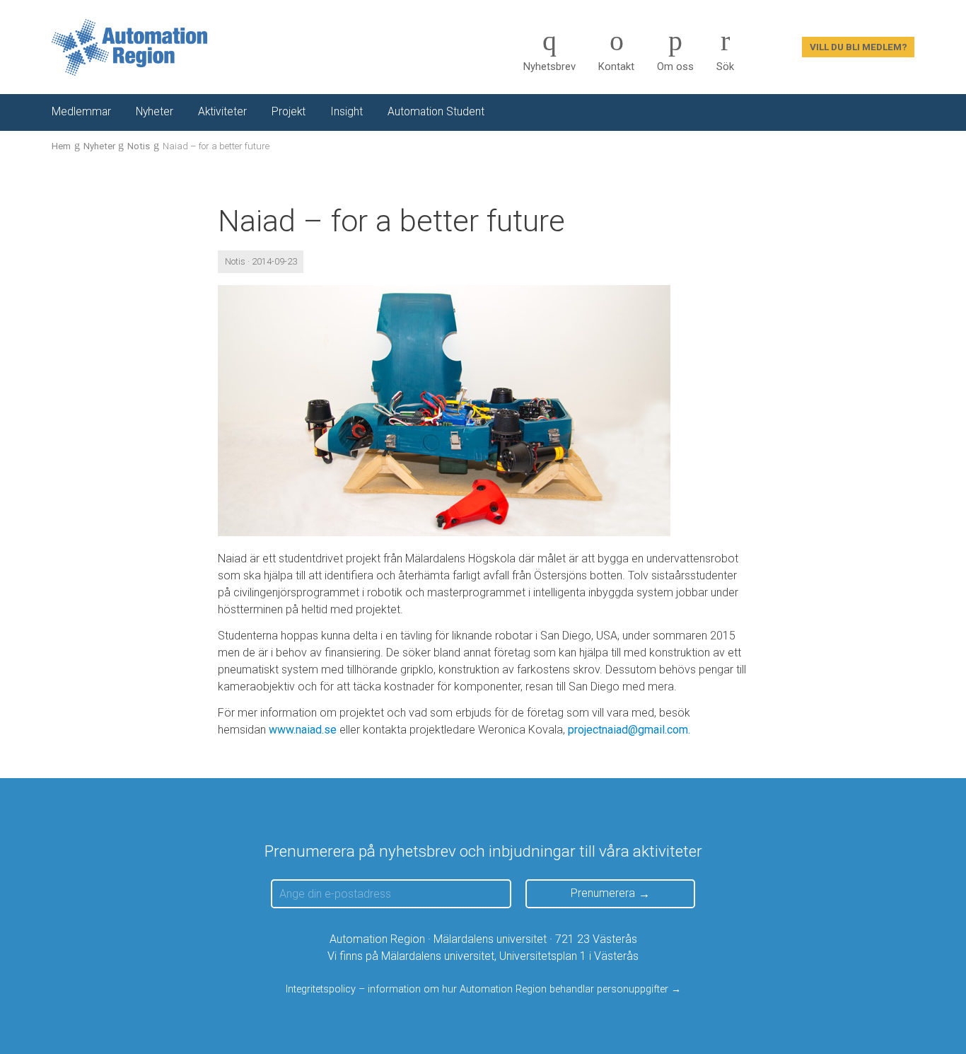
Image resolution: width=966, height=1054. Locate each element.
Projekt (288, 111)
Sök (725, 66)
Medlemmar (81, 111)
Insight (346, 111)
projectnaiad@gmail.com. (629, 729)
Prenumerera (603, 893)
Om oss (675, 66)
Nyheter (154, 111)
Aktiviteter (222, 111)
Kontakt (616, 66)
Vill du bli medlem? (858, 46)
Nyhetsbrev (549, 66)
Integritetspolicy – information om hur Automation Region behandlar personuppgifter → (483, 989)
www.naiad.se (303, 729)
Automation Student (436, 111)
